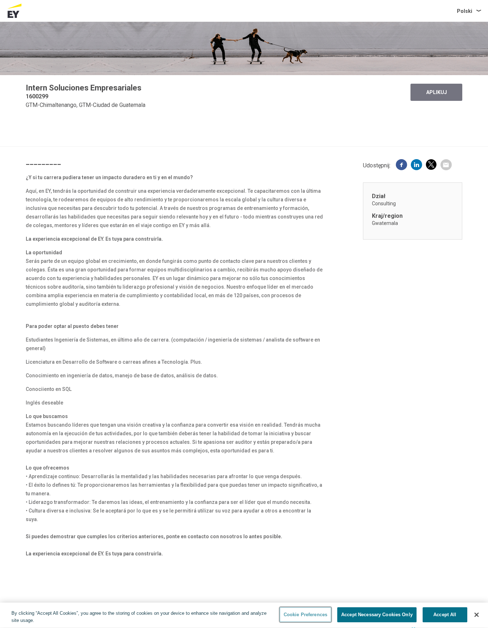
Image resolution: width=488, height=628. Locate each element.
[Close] (476, 615)
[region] (244, 615)
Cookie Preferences (305, 614)
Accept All (444, 614)
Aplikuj (436, 92)
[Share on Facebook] (401, 165)
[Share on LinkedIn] (416, 165)
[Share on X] (431, 165)
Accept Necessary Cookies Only (377, 614)
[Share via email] (445, 165)
